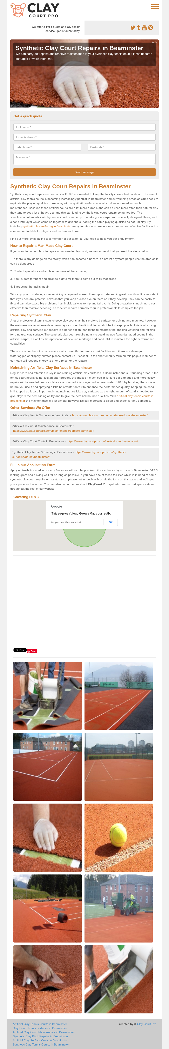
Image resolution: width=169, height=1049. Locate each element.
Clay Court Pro (146, 1024)
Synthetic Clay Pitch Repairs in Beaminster (40, 1036)
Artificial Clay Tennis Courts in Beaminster (40, 1024)
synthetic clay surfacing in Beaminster (47, 226)
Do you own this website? (66, 522)
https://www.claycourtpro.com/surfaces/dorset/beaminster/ (110, 415)
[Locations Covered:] (12, 6)
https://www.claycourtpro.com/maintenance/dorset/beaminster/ (53, 430)
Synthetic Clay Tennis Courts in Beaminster (41, 1044)
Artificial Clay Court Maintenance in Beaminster (43, 1032)
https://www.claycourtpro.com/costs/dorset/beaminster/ (102, 441)
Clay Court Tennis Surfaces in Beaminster (40, 1028)
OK (111, 522)
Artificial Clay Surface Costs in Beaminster (40, 1040)
